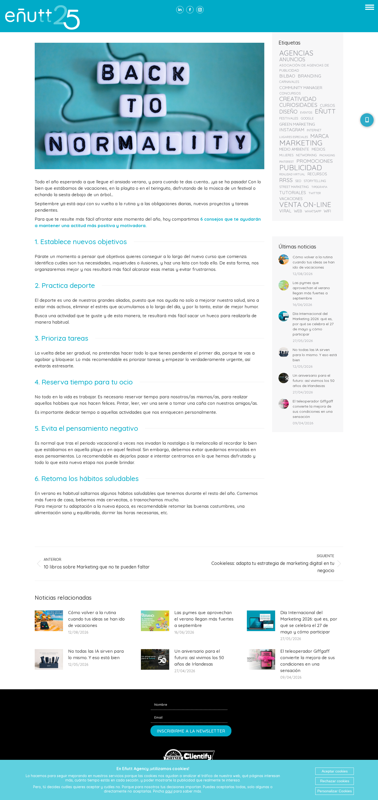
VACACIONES (291, 198)
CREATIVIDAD (297, 98)
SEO (298, 181)
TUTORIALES (292, 192)
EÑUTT (325, 111)
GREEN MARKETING (297, 124)
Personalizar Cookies (334, 791)
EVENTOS (306, 112)
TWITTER (315, 193)
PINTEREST (286, 162)
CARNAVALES (289, 82)
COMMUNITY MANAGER (300, 87)
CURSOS (327, 105)
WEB (298, 211)
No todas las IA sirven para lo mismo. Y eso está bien (315, 354)
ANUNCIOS (292, 59)
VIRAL (285, 210)
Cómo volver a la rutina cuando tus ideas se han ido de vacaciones (314, 262)
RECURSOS (317, 173)
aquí (169, 791)
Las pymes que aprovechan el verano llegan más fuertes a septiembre (311, 290)
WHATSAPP (313, 211)
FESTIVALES (288, 118)
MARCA (319, 136)
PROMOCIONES (314, 161)
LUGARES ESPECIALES (293, 137)
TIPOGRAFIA (319, 187)
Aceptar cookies (335, 771)
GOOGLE (307, 118)
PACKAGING (327, 155)
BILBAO (287, 76)
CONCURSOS (290, 93)
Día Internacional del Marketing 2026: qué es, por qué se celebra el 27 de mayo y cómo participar (313, 324)
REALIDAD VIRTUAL (292, 174)
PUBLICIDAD (300, 167)
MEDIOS (318, 149)
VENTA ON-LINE (305, 204)
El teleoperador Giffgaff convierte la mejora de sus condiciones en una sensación (313, 409)
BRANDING (309, 76)
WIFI (327, 211)
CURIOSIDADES (298, 104)
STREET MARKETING (294, 187)
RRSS (286, 180)
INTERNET (314, 130)
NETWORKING (306, 155)
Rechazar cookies (334, 781)
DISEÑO (288, 111)
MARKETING (300, 142)
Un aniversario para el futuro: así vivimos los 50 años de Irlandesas (314, 380)
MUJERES (286, 155)
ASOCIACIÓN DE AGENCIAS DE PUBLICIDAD (304, 67)
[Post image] (283, 259)
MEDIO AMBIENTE (294, 149)
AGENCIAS (296, 53)
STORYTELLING (315, 181)
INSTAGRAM (291, 129)
